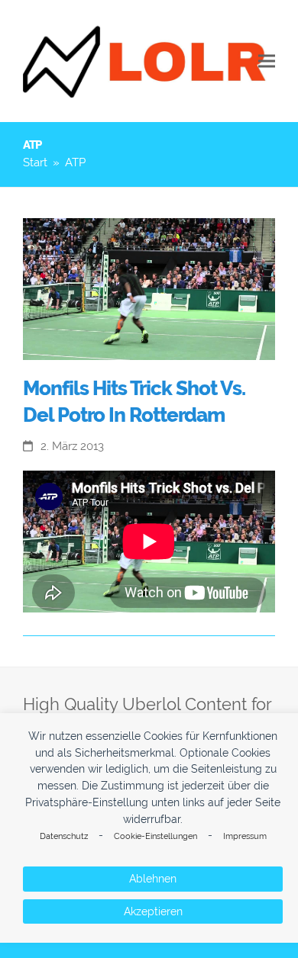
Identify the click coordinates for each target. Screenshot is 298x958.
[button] (266, 61)
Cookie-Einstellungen (155, 836)
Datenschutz (64, 836)
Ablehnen (153, 879)
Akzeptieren (153, 911)
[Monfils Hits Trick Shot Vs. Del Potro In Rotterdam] (149, 288)
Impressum (245, 836)
